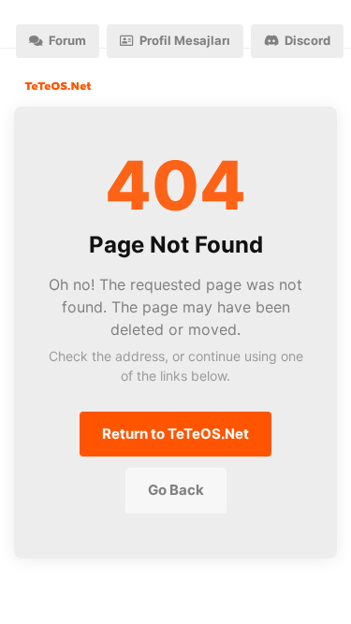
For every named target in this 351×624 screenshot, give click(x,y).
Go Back (176, 490)
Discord (307, 40)
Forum (67, 40)
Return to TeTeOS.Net (175, 434)
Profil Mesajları (184, 40)
